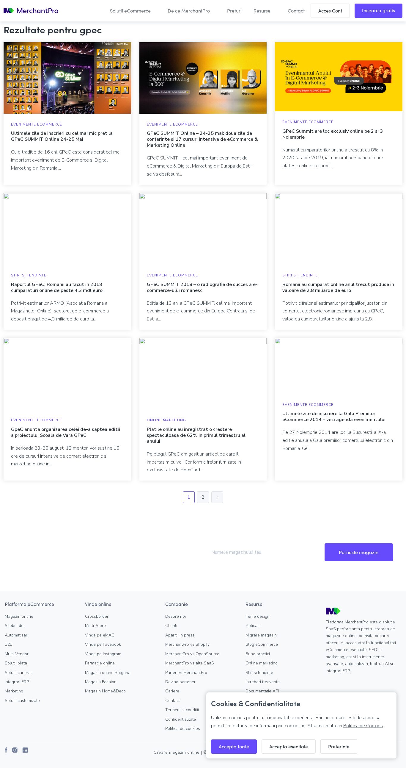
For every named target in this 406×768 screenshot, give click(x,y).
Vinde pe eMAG (99, 635)
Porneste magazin (358, 552)
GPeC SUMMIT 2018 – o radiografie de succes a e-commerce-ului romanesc (202, 287)
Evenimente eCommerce (36, 124)
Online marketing (262, 663)
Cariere (172, 691)
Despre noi (175, 616)
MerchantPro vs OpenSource (192, 654)
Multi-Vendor (17, 654)
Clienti (171, 625)
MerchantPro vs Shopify (187, 644)
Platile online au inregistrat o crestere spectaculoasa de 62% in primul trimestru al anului (196, 435)
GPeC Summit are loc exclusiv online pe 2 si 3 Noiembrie (332, 134)
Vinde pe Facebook (103, 644)
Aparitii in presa (180, 635)
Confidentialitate (180, 719)
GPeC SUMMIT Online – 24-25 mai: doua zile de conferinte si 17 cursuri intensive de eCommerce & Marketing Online (202, 139)
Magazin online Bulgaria (107, 672)
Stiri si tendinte (28, 275)
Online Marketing (166, 420)
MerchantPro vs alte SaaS (189, 663)
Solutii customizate (22, 700)
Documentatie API (262, 691)
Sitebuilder (15, 625)
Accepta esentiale (288, 746)
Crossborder (96, 616)
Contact (172, 700)
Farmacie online (100, 663)
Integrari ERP (17, 682)
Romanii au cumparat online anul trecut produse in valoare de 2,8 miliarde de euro (338, 287)
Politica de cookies (182, 728)
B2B (8, 644)
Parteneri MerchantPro (186, 672)
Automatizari (16, 635)
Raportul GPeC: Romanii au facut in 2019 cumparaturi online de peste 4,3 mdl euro (57, 287)
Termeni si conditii (182, 710)
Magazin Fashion (101, 682)
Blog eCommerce (262, 644)
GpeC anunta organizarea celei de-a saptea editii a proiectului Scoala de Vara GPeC (65, 432)
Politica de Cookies (363, 725)
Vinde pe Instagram (103, 654)
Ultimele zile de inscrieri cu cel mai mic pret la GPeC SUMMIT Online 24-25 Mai (62, 136)
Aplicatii (253, 625)
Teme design (258, 616)
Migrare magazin (261, 635)
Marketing (14, 691)
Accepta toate (234, 746)
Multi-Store (95, 625)
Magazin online (19, 616)
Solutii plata (16, 663)
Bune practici (258, 654)
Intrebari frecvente (263, 682)
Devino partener (180, 682)
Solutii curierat (18, 672)
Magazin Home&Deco (105, 691)
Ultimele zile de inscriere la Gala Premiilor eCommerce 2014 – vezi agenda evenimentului (333, 417)
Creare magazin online (177, 752)
